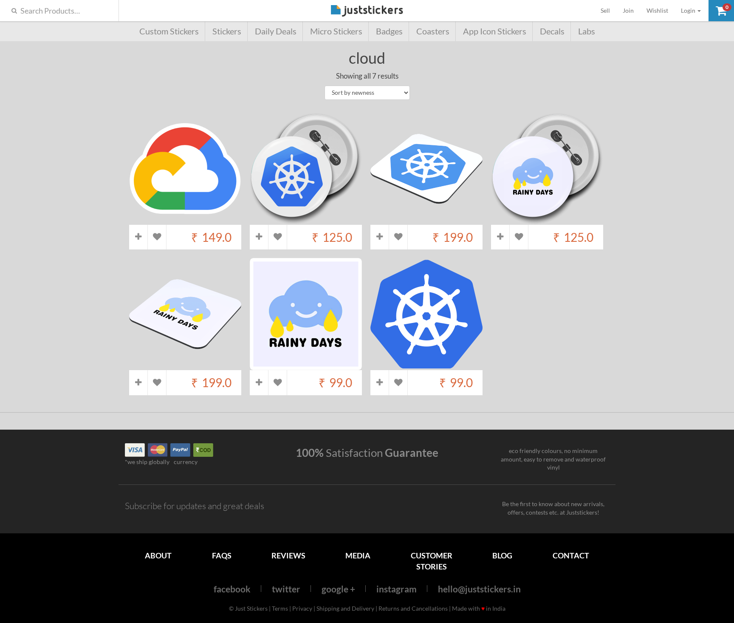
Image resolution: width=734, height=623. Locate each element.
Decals (552, 31)
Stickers (226, 31)
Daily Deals (275, 31)
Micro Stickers (336, 31)
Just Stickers (367, 11)
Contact (571, 555)
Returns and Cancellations (413, 608)
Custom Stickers (169, 31)
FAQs (221, 555)
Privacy (302, 608)
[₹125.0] (306, 220)
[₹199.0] (426, 220)
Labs (586, 31)
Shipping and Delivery (345, 608)
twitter (286, 588)
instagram (396, 588)
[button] (721, 10)
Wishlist (657, 10)
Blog (502, 555)
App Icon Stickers (494, 31)
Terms (280, 608)
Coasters (432, 31)
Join (628, 10)
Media (357, 555)
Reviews (288, 555)
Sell (608, 10)
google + (338, 588)
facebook (232, 588)
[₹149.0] (185, 220)
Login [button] (689, 10)
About (158, 555)
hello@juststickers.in (479, 588)
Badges (389, 31)
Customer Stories (431, 561)
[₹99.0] (306, 366)
